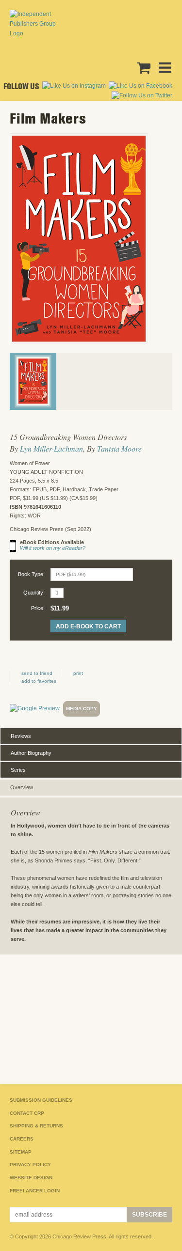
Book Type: (31, 574)
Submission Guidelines (41, 1100)
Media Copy (81, 708)
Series (18, 770)
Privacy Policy (30, 1164)
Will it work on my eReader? (52, 548)
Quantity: (34, 592)
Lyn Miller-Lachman (51, 448)
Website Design (31, 1177)
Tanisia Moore (119, 448)
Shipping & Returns (36, 1125)
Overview (21, 787)
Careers (21, 1139)
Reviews (21, 736)
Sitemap (21, 1152)
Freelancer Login (35, 1190)
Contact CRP (27, 1113)
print (78, 673)
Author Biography (31, 753)
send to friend (36, 673)
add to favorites (38, 681)
